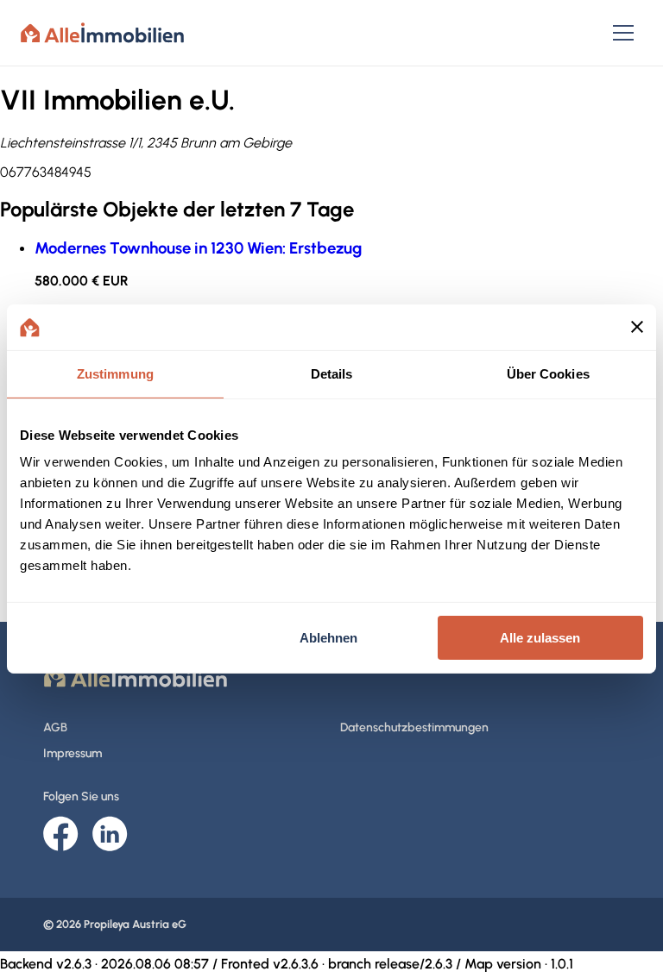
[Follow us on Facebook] (61, 835)
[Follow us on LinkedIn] (110, 835)
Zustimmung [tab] (115, 373)
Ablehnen (328, 637)
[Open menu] (623, 33)
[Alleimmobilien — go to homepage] (102, 33)
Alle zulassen (540, 637)
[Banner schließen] (637, 327)
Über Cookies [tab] (548, 373)
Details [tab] (332, 373)
